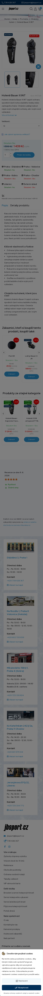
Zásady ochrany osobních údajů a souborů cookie (22, 993)
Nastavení (21, 981)
